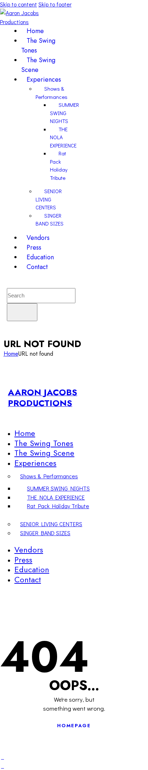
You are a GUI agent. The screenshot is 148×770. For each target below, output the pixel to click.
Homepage (74, 725)
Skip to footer (54, 4)
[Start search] (22, 312)
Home (11, 354)
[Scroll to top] (2, 756)
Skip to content (18, 4)
